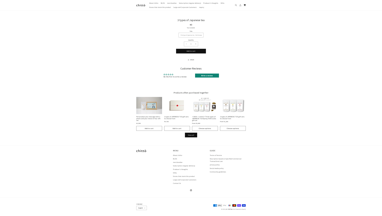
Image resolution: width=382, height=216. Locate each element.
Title (191, 31)
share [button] (192, 60)
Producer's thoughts (180, 169)
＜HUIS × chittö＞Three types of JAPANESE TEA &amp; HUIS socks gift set (204, 118)
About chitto (177, 155)
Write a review (207, 75)
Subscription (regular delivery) (184, 166)
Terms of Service (216, 155)
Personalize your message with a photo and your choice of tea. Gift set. (148, 118)
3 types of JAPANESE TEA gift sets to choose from (176, 117)
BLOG (175, 159)
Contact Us (177, 183)
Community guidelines (218, 172)
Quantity (191, 40)
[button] (236, 5)
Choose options (205, 128)
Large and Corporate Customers (184, 180)
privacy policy (215, 165)
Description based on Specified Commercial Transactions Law (225, 160)
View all (191, 135)
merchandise (177, 162)
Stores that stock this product (184, 176)
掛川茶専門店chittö (230, 209)
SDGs (175, 173)
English (140, 208)
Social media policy (217, 168)
